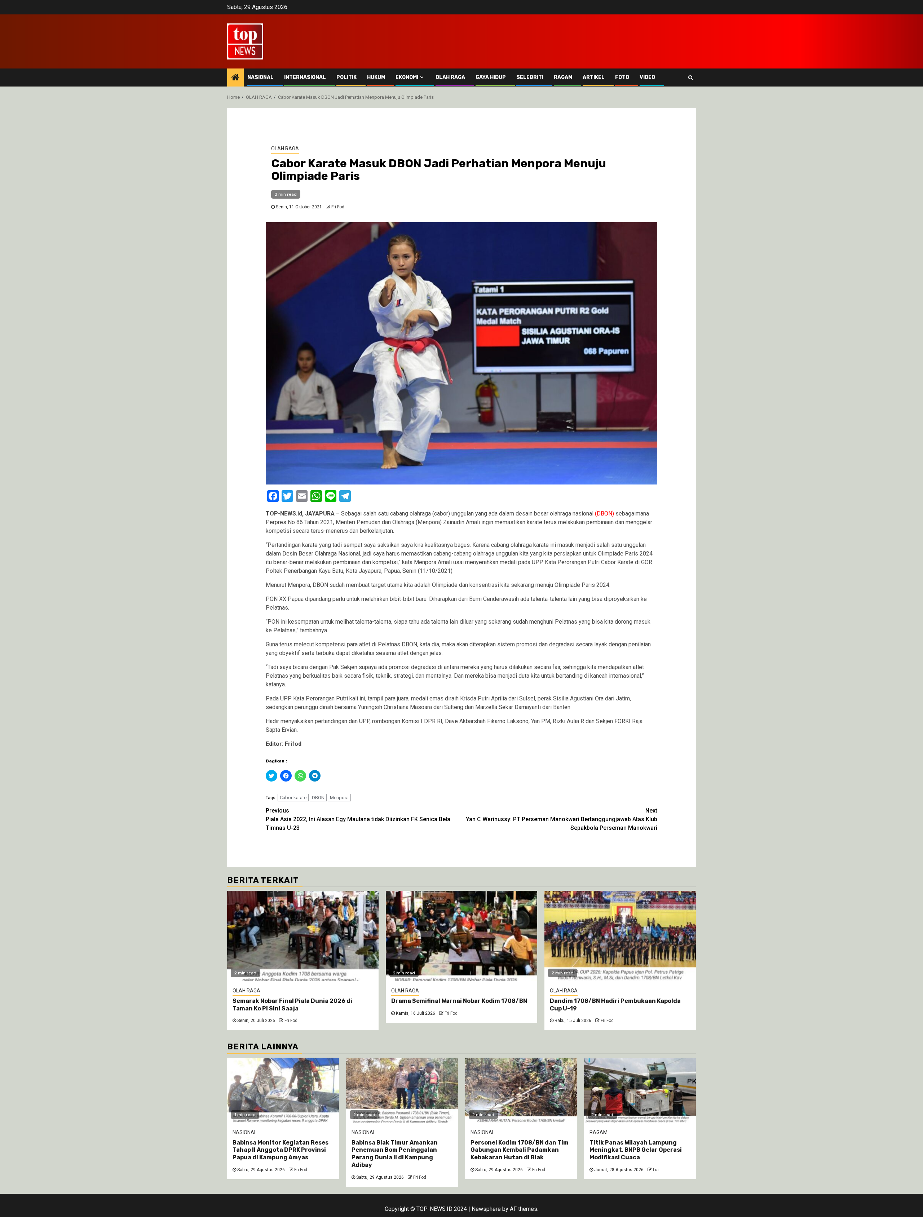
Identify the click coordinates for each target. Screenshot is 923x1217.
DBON (318, 797)
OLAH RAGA (450, 77)
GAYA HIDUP (491, 77)
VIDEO (647, 77)
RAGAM (563, 77)
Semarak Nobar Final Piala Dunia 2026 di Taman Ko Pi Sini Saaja (292, 1004)
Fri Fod (337, 206)
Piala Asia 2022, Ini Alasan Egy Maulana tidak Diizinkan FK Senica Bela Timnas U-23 (358, 819)
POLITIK (346, 77)
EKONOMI (407, 77)
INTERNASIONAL (305, 77)
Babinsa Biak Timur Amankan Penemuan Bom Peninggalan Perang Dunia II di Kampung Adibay (395, 1153)
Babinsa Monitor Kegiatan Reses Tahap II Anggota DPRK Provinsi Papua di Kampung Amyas (280, 1150)
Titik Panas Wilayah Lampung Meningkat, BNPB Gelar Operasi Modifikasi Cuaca (635, 1150)
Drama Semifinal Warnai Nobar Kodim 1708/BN (459, 1000)
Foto (622, 77)
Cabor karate (293, 797)
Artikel (594, 77)
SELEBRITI (529, 77)
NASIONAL (260, 77)
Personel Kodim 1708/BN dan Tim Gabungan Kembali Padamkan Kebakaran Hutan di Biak (520, 1150)
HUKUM (376, 77)
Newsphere (486, 1208)
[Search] (690, 77)
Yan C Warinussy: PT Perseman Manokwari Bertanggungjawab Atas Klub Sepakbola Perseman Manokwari (561, 819)
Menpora (339, 797)
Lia (656, 1169)
